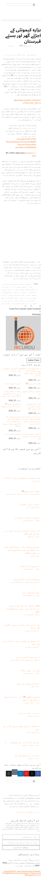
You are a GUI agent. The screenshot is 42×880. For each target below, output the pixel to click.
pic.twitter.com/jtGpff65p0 (26, 147)
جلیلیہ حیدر (25, 284)
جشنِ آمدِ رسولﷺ (33, 383)
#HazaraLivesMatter (27, 142)
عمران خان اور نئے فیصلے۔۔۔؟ (22, 742)
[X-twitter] (32, 773)
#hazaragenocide (26, 139)
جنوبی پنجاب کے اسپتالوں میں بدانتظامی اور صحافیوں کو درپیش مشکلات (12, 421)
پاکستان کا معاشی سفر (27, 579)
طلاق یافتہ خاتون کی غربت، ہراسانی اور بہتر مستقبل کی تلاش (23, 608)
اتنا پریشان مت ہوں (28, 683)
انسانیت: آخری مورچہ (27, 657)
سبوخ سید (14, 284)
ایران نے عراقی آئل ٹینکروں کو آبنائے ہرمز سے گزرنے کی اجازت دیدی (31, 420)
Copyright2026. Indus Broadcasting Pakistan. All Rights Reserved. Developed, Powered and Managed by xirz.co (21, 873)
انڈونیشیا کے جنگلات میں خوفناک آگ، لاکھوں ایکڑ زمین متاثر (31, 372)
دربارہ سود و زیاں (29, 713)
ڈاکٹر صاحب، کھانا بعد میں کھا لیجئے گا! (31, 436)
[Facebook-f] (38, 773)
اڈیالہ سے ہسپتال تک (27, 755)
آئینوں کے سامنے (13, 434)
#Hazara (21, 145)
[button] (21, 20)
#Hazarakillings (12, 142)
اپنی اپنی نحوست (13, 383)
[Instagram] (9, 773)
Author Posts (33, 360)
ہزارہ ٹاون (13, 301)
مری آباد (24, 301)
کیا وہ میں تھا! (30, 670)
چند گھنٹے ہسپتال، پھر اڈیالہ (11, 369)
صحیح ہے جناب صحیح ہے (27, 517)
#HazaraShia (30, 145)
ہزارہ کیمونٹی (8, 303)
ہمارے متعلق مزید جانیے (28, 812)
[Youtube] (26, 773)
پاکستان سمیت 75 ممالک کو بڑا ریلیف (11, 405)
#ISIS (33, 139)
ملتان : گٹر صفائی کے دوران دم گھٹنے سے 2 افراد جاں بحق (11, 393)
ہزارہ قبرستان (24, 303)
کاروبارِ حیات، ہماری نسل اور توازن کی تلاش (33, 406)
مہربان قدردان (31, 592)
